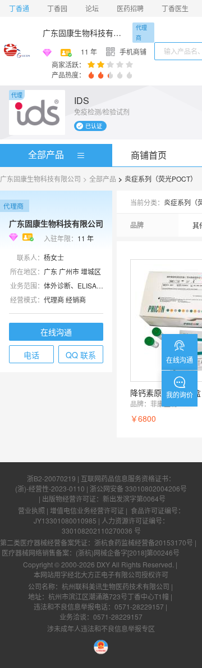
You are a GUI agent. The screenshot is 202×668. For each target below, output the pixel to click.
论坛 (92, 8)
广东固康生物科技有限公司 (85, 32)
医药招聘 (130, 8)
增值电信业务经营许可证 (87, 510)
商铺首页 (149, 154)
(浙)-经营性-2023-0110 (50, 488)
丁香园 (57, 8)
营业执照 (31, 510)
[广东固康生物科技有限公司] (17, 51)
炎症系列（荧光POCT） (161, 178)
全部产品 (46, 154)
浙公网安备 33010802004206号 (138, 488)
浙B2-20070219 (51, 478)
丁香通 (19, 8)
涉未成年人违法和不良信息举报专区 (101, 628)
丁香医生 (175, 8)
